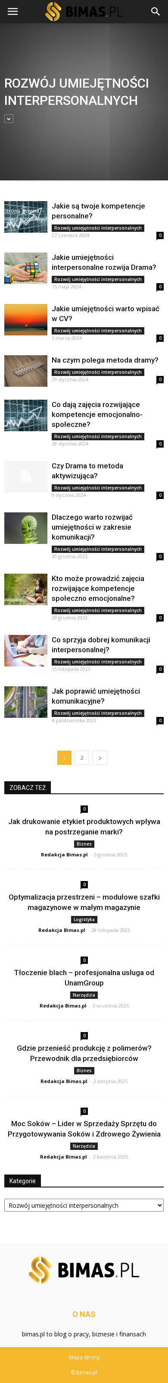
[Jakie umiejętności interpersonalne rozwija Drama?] (25, 268)
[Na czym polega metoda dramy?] (25, 371)
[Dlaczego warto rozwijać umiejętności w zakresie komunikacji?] (25, 528)
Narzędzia (84, 995)
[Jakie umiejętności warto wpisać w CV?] (25, 319)
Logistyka (84, 919)
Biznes (84, 844)
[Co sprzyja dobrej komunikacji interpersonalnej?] (25, 650)
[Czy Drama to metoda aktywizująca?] (25, 477)
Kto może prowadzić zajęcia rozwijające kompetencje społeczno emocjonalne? (98, 588)
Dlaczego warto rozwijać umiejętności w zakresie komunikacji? (92, 527)
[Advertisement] (84, 118)
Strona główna (21, 211)
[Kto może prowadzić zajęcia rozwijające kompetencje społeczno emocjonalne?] (25, 589)
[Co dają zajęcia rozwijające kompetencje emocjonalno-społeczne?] (25, 415)
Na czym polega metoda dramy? (105, 360)
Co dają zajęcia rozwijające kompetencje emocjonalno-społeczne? (97, 414)
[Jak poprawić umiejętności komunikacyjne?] (25, 702)
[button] (156, 11)
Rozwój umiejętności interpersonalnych (98, 228)
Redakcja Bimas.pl (64, 854)
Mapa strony (84, 1357)
